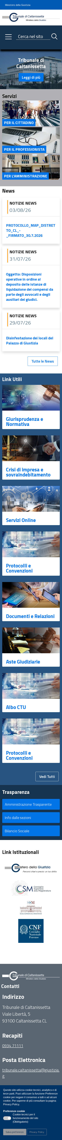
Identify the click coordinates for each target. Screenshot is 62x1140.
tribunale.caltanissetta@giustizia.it (30, 1073)
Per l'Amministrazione (25, 176)
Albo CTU (16, 707)
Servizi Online (21, 520)
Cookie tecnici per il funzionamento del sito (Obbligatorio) (25, 1118)
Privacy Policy (36, 1132)
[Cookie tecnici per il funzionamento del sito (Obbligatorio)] (7, 1118)
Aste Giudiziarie (23, 661)
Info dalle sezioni (18, 817)
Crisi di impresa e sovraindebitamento (28, 472)
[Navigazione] (8, 37)
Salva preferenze (15, 1132)
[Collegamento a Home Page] (31, 17)
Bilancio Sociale (17, 831)
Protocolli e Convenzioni (19, 568)
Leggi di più (31, 77)
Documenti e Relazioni (30, 616)
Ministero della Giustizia (17, 5)
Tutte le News (42, 361)
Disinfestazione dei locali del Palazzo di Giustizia (29, 340)
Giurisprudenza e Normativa (24, 421)
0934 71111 (12, 1046)
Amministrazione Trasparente (28, 804)
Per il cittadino (19, 122)
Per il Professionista (24, 149)
